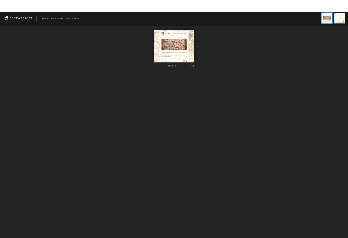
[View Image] (327, 18)
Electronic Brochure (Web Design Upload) (60, 18)
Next (192, 65)
